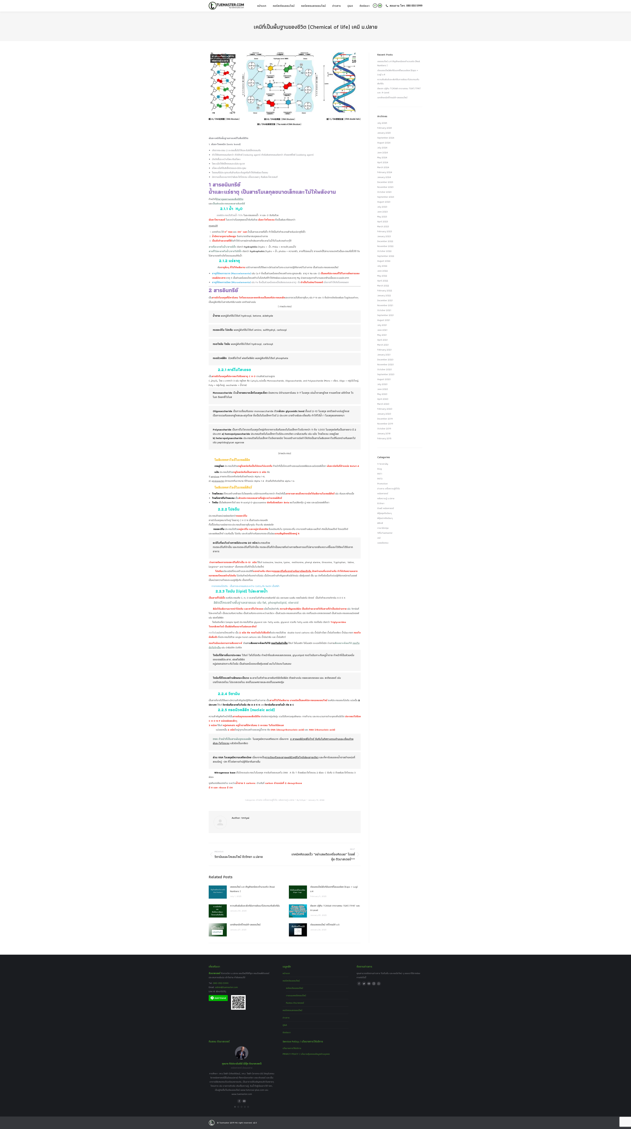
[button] (235, 1107)
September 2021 (385, 315)
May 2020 (382, 394)
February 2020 (384, 409)
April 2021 (382, 340)
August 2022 (383, 261)
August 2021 (383, 320)
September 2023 (385, 197)
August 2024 (383, 142)
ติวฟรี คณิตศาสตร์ (385, 508)
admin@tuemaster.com (226, 987)
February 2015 (384, 438)
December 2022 (385, 241)
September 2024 (385, 138)
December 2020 (385, 359)
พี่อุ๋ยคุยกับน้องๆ (384, 513)
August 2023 (383, 202)
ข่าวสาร (286, 1017)
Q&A (285, 1025)
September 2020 (385, 374)
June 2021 (382, 330)
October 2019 (384, 428)
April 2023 (382, 221)
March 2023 (383, 226)
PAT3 (379, 478)
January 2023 (384, 236)
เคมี (379, 538)
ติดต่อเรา (287, 1032)
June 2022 (382, 271)
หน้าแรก (286, 973)
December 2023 (385, 182)
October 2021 (384, 310)
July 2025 (382, 123)
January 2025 (384, 133)
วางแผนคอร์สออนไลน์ (296, 995)
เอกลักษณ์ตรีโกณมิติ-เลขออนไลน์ (245, 925)
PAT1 (379, 474)
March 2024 (383, 167)
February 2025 (384, 128)
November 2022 (385, 246)
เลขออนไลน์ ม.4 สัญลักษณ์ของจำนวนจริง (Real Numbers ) (252, 889)
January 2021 (383, 354)
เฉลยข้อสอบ (382, 543)
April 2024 (382, 162)
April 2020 (382, 399)
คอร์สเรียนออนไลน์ (291, 980)
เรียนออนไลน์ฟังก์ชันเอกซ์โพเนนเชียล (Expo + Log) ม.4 (334, 889)
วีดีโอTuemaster (385, 533)
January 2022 (384, 295)
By (301, 800)
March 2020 (383, 404)
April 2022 (382, 280)
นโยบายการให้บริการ (292, 1048)
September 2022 (385, 256)
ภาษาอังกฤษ (383, 528)
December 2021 (385, 300)
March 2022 (383, 285)
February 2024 (384, 172)
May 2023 (382, 216)
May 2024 (382, 157)
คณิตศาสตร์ (382, 493)
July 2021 (382, 325)
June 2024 (382, 152)
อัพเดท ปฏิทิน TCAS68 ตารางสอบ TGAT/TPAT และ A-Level (335, 908)
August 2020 (384, 379)
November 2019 (385, 423)
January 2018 (383, 433)
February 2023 (384, 231)
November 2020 (385, 364)
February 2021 (384, 349)
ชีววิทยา (380, 503)
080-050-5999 (220, 983)
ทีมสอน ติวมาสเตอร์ (295, 1003)
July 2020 (382, 384)
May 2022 (382, 276)
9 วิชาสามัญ (382, 464)
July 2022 (382, 266)
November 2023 (385, 187)
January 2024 (384, 177)
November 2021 (385, 305)
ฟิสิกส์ (380, 523)
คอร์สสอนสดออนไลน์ (292, 1010)
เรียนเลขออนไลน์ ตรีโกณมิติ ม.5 (324, 925)
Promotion (382, 483)
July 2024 (382, 147)
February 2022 (384, 290)
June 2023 (382, 211)
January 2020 (384, 414)
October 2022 (384, 251)
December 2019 (385, 418)
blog (379, 469)
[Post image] (218, 892)
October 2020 (384, 369)
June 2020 (382, 389)
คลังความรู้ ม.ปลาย (220, 61)
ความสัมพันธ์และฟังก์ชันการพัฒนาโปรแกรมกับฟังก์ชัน (255, 906)
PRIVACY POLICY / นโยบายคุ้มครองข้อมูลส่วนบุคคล (306, 1054)
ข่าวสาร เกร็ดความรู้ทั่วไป (223, 56)
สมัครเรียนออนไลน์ (294, 988)
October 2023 (384, 192)
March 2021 (383, 345)
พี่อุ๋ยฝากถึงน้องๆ (385, 518)
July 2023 (382, 207)
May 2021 (382, 335)
